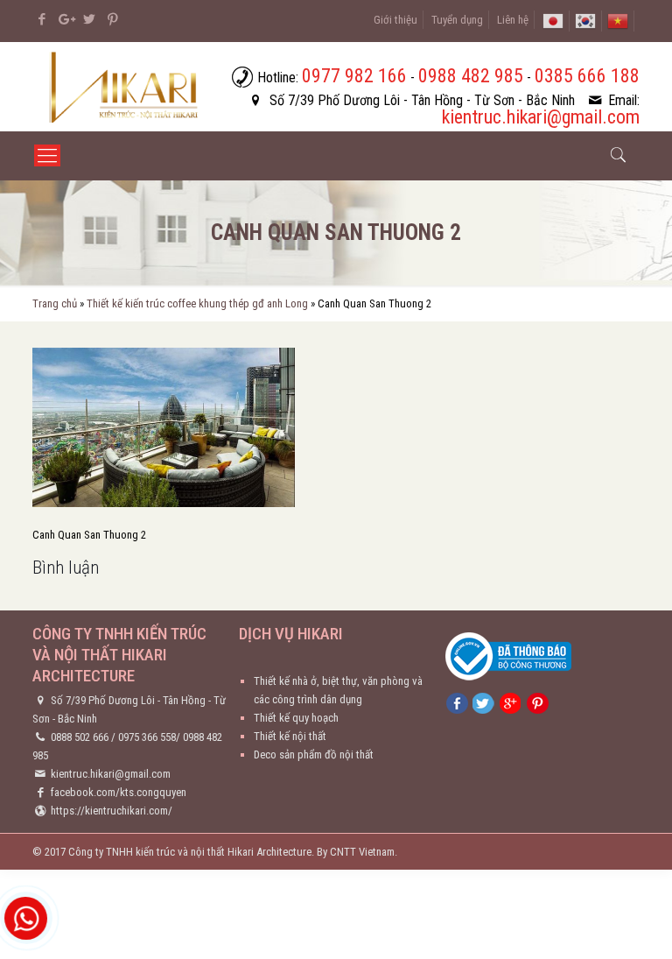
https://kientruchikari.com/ (111, 810)
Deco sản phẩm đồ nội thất (314, 754)
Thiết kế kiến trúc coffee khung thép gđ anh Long (197, 303)
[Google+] (65, 19)
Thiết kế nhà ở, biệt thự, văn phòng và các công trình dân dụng (338, 690)
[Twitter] (89, 19)
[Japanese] (553, 19)
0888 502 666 (79, 737)
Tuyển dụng (457, 19)
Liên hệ (512, 19)
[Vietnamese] (617, 19)
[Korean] (585, 19)
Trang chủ (54, 303)
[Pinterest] (112, 19)
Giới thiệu (395, 19)
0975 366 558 (147, 737)
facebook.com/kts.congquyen (118, 792)
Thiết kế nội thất (290, 736)
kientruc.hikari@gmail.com (111, 773)
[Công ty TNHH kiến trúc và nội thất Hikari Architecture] (125, 86)
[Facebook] (41, 19)
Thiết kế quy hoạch (296, 717)
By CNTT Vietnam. (357, 851)
